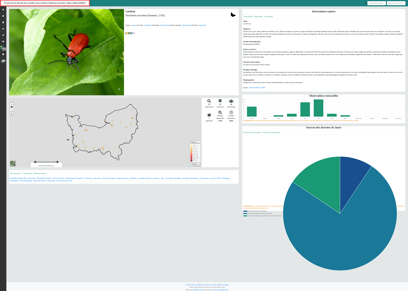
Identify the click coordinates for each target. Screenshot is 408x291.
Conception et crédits (210, 285)
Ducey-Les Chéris (108, 178)
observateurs (40, 173)
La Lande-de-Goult (144, 178)
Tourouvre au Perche (64, 181)
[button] (11, 107)
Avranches (31, 178)
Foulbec (133, 178)
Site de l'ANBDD (196, 285)
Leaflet (189, 166)
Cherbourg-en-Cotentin (74, 178)
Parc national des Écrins (221, 289)
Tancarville (51, 181)
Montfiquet (14, 181)
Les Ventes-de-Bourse (190, 178)
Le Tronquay (204, 178)
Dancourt (97, 178)
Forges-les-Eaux (123, 178)
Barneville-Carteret (44, 178)
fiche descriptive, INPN (257, 87)
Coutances (88, 178)
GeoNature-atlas (198, 289)
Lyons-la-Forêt (215, 178)
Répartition (258, 16)
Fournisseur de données (252, 132)
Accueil (188, 285)
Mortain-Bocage (26, 181)
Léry (162, 178)
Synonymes (268, 16)
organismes (27, 173)
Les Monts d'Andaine (173, 178)
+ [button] (11, 104)
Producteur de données (271, 132)
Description (248, 16)
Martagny (226, 178)
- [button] (11, 110)
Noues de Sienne (39, 181)
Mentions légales (223, 285)
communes (16, 173)
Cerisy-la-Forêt (58, 178)
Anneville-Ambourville (18, 178)
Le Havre (156, 178)
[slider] (35, 162)
